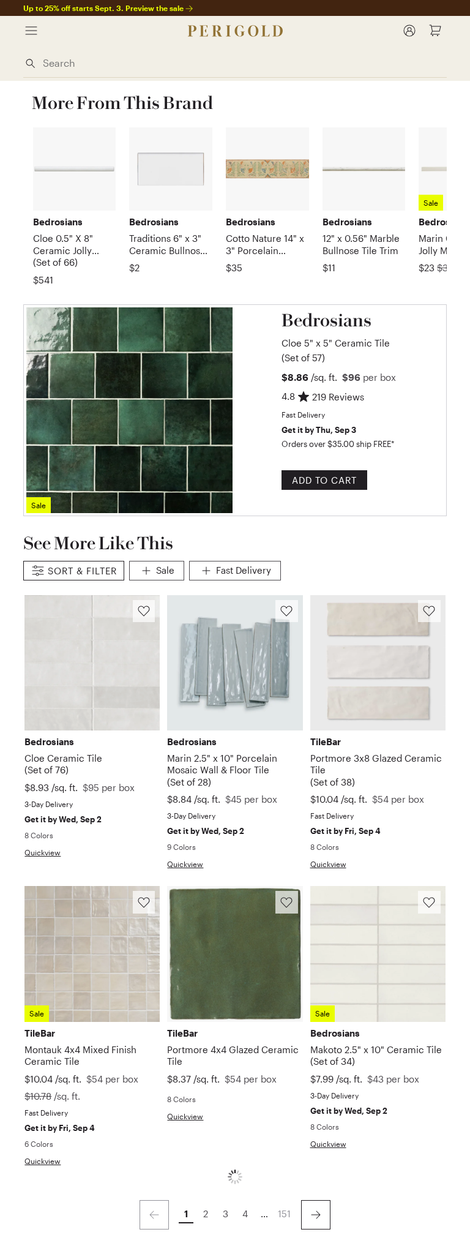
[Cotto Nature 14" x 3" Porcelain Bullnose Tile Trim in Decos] (267, 169)
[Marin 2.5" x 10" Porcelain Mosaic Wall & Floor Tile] (234, 662)
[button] (341, 336)
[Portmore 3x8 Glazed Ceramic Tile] (378, 662)
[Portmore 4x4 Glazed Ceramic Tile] (234, 953)
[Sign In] (409, 30)
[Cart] (435, 30)
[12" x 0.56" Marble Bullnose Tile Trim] (364, 169)
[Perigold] (235, 31)
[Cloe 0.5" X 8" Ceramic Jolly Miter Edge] (74, 169)
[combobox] (242, 62)
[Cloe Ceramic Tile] (92, 662)
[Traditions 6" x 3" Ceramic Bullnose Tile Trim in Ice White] (170, 169)
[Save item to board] (144, 611)
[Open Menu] (31, 30)
